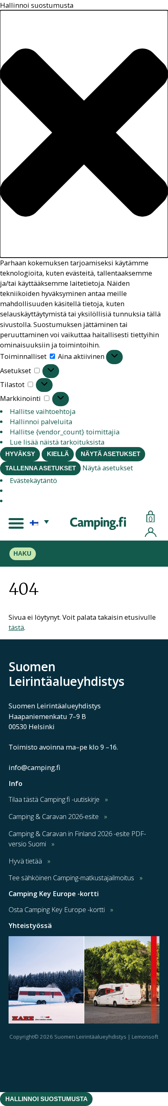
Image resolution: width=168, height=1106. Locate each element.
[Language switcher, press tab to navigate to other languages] (39, 521)
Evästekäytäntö (33, 480)
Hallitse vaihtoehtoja (42, 411)
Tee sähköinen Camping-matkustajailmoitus (71, 877)
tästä (16, 627)
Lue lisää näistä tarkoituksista (57, 442)
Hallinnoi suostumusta (46, 1099)
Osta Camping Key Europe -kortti (57, 909)
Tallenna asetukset (40, 468)
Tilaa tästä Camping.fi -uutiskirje (54, 799)
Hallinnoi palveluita (41, 421)
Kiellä (58, 454)
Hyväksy (20, 454)
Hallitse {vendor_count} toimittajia (64, 431)
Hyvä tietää (25, 861)
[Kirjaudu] (151, 531)
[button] (84, 133)
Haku (22, 553)
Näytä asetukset (110, 454)
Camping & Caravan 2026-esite (54, 816)
